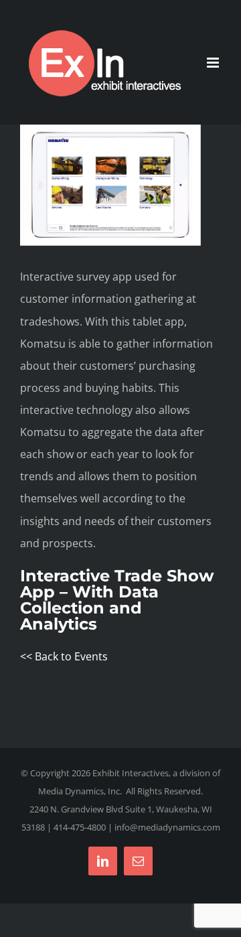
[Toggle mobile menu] (214, 63)
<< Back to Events (64, 656)
